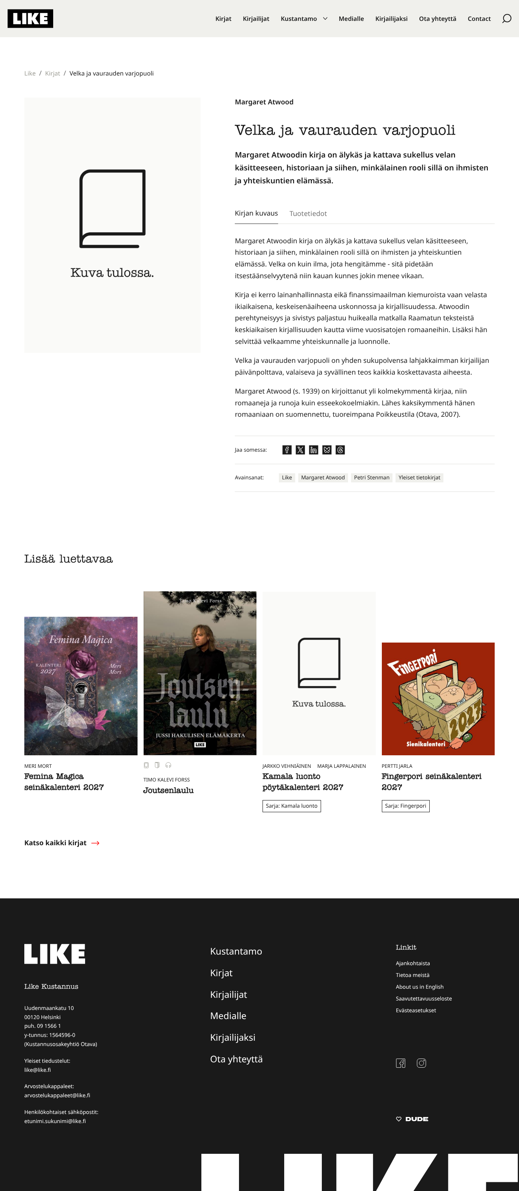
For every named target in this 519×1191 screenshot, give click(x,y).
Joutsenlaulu (169, 792)
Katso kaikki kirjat (55, 843)
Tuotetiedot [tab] (308, 213)
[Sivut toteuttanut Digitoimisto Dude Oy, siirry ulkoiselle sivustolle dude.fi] (412, 1120)
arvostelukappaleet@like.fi (57, 1095)
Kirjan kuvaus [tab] (256, 212)
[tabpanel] (365, 328)
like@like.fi (37, 1070)
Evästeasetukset (416, 1010)
